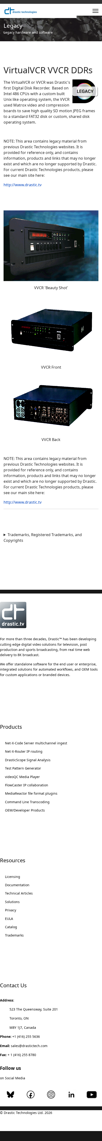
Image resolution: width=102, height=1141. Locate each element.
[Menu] (95, 11)
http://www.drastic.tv (23, 184)
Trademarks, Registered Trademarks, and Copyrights (43, 537)
